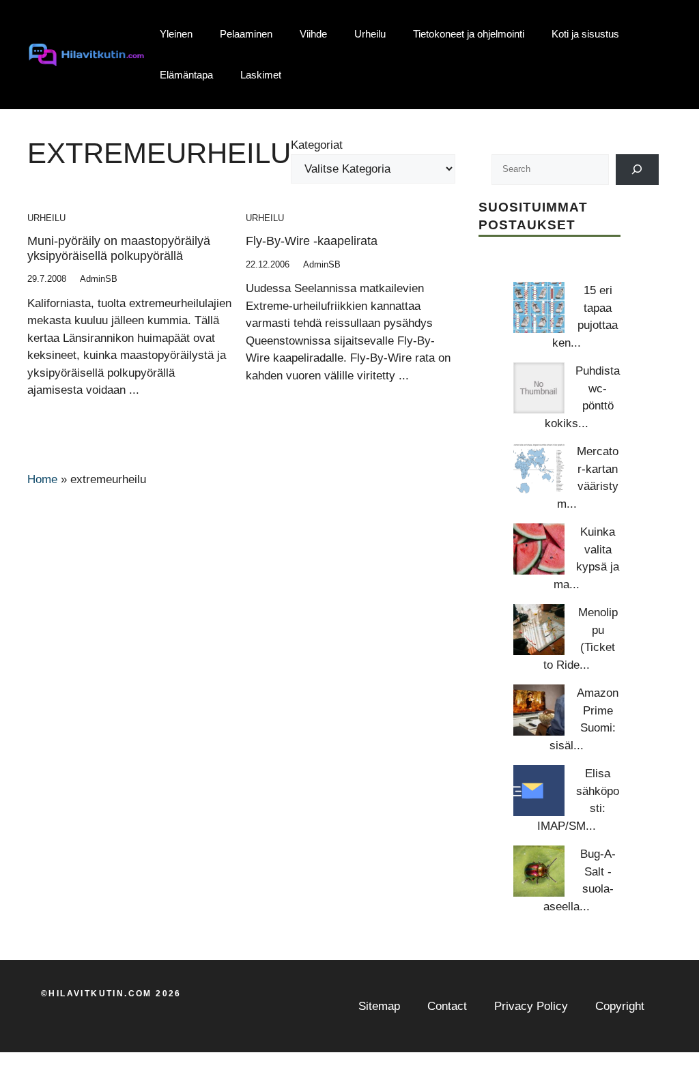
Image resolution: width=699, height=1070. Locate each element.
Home (42, 479)
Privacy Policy (531, 1006)
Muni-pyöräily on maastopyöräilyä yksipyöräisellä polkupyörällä (118, 248)
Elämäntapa (186, 75)
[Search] (637, 169)
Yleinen (176, 34)
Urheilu (370, 34)
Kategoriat (317, 145)
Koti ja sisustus (585, 34)
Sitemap (379, 1006)
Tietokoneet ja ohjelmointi (468, 34)
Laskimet (260, 75)
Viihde (313, 34)
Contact (447, 1006)
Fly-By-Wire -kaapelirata (311, 241)
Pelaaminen (246, 34)
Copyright (619, 1006)
